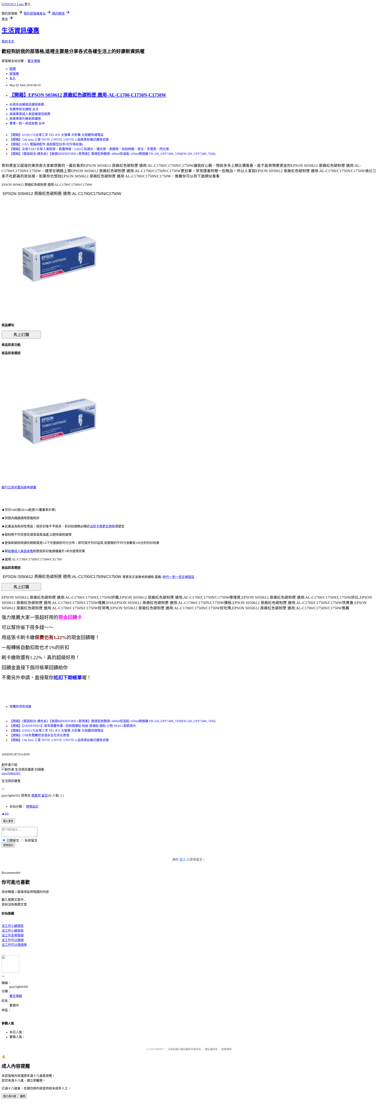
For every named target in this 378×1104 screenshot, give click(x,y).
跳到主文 (8, 41)
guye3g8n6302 (11, 773)
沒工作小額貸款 (13, 930)
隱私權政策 (211, 1049)
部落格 (14, 73)
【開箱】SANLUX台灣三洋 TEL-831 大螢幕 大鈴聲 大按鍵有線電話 (56, 134)
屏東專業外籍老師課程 (25, 118)
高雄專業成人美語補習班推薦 (29, 114)
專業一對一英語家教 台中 (27, 123)
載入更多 (8, 821)
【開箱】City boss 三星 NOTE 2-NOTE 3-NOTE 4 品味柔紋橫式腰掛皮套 (59, 139)
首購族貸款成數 (20, 706)
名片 (12, 78)
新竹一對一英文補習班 (178, 577)
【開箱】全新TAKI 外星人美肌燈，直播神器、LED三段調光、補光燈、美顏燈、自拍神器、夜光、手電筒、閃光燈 (89, 149)
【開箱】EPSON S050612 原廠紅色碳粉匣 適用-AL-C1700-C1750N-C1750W (87, 94)
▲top (5, 813)
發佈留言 (8, 845)
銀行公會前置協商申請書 (19, 487)
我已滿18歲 (9, 1096)
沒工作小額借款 (13, 926)
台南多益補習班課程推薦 (26, 104)
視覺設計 (32, 806)
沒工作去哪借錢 (13, 935)
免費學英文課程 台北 (24, 109)
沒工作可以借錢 (13, 940)
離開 (22, 1096)
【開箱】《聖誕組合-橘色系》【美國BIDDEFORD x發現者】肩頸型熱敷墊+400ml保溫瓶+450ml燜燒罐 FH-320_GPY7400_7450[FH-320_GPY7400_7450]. (112, 153)
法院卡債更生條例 (102, 526)
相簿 (12, 69)
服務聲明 (226, 1049)
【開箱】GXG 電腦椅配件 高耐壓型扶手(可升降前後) (46, 144)
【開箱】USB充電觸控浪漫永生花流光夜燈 (39, 735)
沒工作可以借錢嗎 (14, 944)
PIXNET (159, 1049)
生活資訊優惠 (20, 30)
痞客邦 (36, 795)
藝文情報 (34, 61)
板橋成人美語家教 (20, 551)
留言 (45, 795)
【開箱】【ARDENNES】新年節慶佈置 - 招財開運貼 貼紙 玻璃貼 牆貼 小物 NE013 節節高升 (72, 725)
